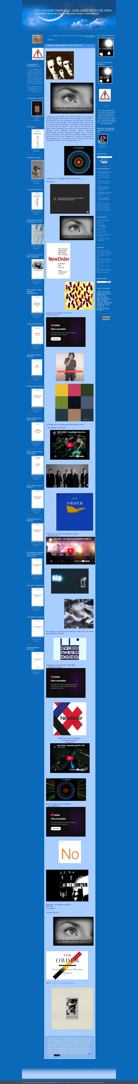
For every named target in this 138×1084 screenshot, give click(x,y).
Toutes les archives (103, 272)
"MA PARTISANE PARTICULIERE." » (90, 36)
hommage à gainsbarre (74, 1046)
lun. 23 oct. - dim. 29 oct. (104, 270)
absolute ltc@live (104, 303)
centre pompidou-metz (59, 1048)
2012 (70, 1050)
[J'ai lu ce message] (136, 1082)
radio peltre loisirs (67, 1053)
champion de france (72, 1051)
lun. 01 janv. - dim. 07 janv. (105, 269)
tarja (75, 1040)
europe (84, 1048)
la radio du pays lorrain (56, 1053)
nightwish (70, 1040)
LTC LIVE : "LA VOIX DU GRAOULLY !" (104, 235)
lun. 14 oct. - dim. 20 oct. (104, 260)
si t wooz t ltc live (52, 1046)
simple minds (102, 301)
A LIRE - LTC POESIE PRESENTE (103, 239)
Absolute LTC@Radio (103, 220)
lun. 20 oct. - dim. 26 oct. (104, 250)
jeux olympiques (83, 1050)
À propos (106, 105)
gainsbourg (50, 1045)
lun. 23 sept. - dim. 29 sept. (103, 263)
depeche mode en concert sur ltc (59, 1043)
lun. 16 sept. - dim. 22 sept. (103, 266)
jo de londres (75, 1050)
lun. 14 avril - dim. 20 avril (104, 254)
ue (86, 1048)
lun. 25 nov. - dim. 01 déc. (104, 259)
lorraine (106, 291)
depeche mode (104, 293)
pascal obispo (55, 1041)
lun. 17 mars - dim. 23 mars (103, 256)
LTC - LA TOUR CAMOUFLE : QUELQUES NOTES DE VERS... (74, 10)
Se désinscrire (105, 160)
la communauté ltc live (103, 308)
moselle (71, 1048)
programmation (84, 1053)
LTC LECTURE (102, 232)
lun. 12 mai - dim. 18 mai (104, 252)
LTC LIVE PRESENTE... (104, 203)
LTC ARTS (101, 222)
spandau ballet (68, 1041)
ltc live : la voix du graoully (64, 1045)
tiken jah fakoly (84, 1043)
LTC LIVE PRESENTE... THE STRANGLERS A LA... (104, 199)
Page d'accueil (82, 35)
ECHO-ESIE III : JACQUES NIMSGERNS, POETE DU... (105, 194)
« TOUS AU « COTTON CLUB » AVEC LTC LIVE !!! (65, 35)
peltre (55, 1045)
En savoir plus (99, 1082)
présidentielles (64, 1050)
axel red (62, 1041)
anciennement (76, 1053)
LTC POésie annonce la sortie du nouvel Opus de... (104, 177)
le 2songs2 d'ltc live (57, 1040)
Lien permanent (82, 1038)
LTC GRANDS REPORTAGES (102, 226)
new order (65, 1040)
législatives (57, 1050)
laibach (85, 1040)
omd (99, 295)
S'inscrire (105, 158)
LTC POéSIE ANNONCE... (104, 210)
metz (99, 291)
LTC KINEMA (101, 229)
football (80, 1051)
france (79, 1048)
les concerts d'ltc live (62, 1046)
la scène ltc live (75, 1045)
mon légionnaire (56, 1051)
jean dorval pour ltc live (103, 299)
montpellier (64, 1051)
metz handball (85, 1051)
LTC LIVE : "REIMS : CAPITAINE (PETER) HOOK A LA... (103, 188)
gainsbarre (83, 1046)
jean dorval (101, 296)
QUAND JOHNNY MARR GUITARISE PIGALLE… (104, 172)
